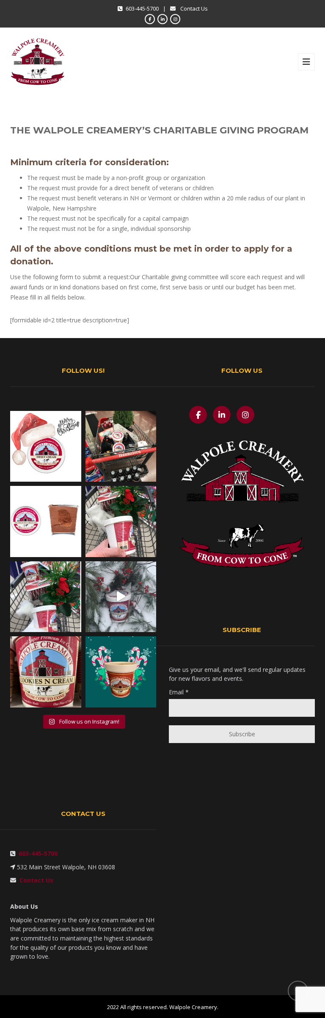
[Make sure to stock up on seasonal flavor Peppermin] (45, 596)
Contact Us (194, 8)
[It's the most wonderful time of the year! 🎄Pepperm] (121, 671)
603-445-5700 (36, 853)
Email (179, 692)
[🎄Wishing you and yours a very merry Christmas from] (45, 446)
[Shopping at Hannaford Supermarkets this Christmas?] (121, 446)
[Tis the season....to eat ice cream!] (121, 596)
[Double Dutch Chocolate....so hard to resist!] (45, 521)
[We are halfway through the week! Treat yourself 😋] (45, 671)
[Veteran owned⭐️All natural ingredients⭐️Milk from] (121, 521)
